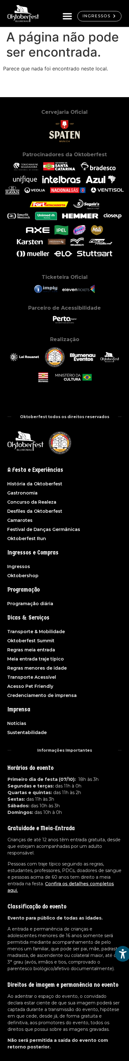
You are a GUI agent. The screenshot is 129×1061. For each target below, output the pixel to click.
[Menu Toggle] (67, 16)
